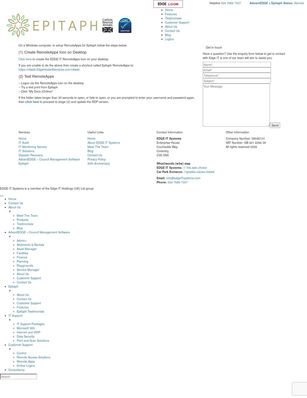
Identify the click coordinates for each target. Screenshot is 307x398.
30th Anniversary (99, 163)
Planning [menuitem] (22, 261)
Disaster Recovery (31, 155)
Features (171, 14)
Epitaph (24, 163)
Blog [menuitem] (20, 228)
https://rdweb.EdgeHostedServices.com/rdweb (49, 69)
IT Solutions (26, 151)
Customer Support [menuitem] (29, 278)
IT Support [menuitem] (15, 317)
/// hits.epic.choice (195, 167)
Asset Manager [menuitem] (27, 249)
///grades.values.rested (199, 172)
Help (197, 4)
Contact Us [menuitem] (15, 203)
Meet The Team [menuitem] (27, 215)
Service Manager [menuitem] (28, 270)
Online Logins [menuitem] (26, 365)
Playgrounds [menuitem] (25, 265)
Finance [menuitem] (22, 257)
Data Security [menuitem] (25, 336)
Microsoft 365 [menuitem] (26, 328)
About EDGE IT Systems (104, 142)
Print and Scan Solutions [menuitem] (33, 340)
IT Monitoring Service (33, 147)
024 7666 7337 (231, 3)
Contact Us (172, 31)
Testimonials (173, 18)
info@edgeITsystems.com (183, 178)
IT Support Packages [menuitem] (30, 324)
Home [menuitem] (12, 199)
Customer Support (177, 22)
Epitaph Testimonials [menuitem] (30, 311)
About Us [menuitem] (14, 209)
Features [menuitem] (23, 307)
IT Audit (24, 142)
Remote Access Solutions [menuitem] (33, 357)
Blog (168, 35)
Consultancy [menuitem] (16, 370)
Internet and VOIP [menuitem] (28, 332)
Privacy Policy (97, 159)
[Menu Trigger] (1, 195)
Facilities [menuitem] (22, 253)
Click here (25, 59)
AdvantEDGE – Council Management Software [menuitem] (39, 234)
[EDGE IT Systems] (51, 25)
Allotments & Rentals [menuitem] (30, 245)
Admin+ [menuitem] (22, 240)
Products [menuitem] (22, 220)
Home (169, 10)
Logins (169, 39)
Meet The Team (98, 147)
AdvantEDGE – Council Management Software (49, 159)
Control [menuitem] (21, 353)
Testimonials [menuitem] (25, 224)
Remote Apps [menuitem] (26, 361)
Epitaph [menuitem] (13, 288)
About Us (171, 26)
